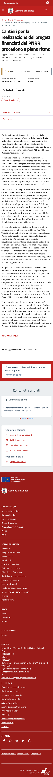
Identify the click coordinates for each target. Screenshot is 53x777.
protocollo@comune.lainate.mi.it (15, 671)
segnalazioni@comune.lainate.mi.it (16, 668)
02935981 (5, 659)
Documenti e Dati (8, 514)
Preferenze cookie (8, 753)
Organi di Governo (9, 522)
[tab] (20, 418)
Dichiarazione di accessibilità (13, 718)
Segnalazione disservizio (11, 694)
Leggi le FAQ (6, 683)
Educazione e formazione (11, 572)
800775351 (6, 665)
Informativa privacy (9, 710)
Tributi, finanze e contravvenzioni (15, 591)
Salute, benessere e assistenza (14, 587)
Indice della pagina (10, 112)
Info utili (5, 726)
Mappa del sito (23, 753)
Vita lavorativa (7, 599)
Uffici (3, 534)
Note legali (5, 714)
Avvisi (4, 613)
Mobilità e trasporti (9, 583)
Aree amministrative (10, 511)
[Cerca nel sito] (46, 11)
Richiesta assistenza (9, 690)
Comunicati (6, 617)
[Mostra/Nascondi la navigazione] (2, 10)
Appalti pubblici (7, 556)
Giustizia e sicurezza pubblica (13, 576)
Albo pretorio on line (9, 702)
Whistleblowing (7, 722)
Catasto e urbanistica (10, 564)
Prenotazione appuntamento (13, 687)
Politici (4, 530)
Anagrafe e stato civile (10, 552)
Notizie (4, 621)
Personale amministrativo (12, 526)
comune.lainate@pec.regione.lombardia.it (18, 677)
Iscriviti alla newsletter (11, 698)
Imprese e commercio (10, 579)
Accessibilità (36, 753)
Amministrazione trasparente (13, 706)
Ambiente (5, 548)
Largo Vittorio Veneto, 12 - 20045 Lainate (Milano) (22, 647)
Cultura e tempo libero (10, 568)
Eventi (4, 634)
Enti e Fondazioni (8, 518)
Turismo (4, 595)
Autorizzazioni (7, 560)
